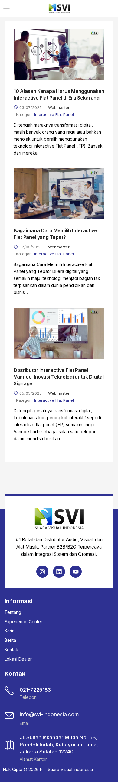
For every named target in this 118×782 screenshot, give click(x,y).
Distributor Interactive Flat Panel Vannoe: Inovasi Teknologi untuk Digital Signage (58, 376)
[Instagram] (42, 572)
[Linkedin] (59, 572)
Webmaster (59, 107)
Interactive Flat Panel (54, 114)
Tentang (13, 612)
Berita (10, 640)
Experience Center (23, 621)
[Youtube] (76, 572)
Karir (9, 630)
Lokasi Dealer (18, 658)
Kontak (11, 649)
